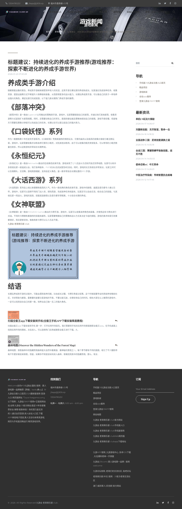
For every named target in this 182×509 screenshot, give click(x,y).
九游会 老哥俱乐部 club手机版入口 (108, 425)
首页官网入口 (55, 12)
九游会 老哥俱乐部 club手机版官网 (108, 430)
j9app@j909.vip (36, 3)
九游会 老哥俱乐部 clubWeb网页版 (109, 436)
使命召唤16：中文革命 (147, 164)
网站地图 (97, 414)
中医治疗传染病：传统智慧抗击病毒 (154, 174)
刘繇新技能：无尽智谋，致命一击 (153, 129)
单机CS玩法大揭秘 (145, 118)
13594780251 (14, 3)
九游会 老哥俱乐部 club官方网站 (107, 420)
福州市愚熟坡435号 (59, 3)
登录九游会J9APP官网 (155, 12)
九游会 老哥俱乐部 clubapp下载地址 (109, 441)
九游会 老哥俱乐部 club (47, 502)
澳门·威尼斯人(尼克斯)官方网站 (107, 486)
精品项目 (103, 12)
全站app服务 (133, 12)
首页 (48, 32)
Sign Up (145, 399)
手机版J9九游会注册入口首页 (80, 12)
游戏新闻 (117, 12)
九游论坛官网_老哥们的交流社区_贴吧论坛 (112, 471)
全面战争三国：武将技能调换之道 (153, 139)
